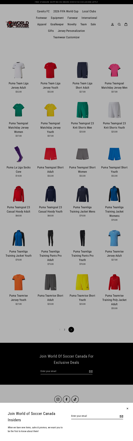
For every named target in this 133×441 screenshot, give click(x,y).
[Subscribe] (121, 416)
